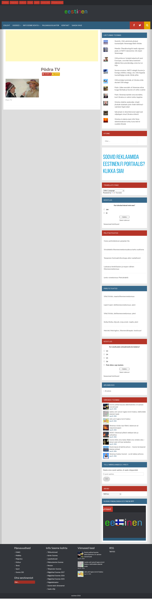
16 (107, 361)
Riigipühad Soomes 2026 (56, 576)
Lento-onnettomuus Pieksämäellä (116, 278)
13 (107, 351)
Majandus (19, 559)
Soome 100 (20, 572)
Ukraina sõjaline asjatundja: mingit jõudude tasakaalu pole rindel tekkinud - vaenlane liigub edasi (129, 104)
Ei (106, 213)
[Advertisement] (52, 45)
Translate (119, 193)
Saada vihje (77, 25)
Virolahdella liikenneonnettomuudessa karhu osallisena (124, 249)
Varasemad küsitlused (111, 224)
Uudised (15, 25)
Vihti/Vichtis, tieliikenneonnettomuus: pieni (120, 313)
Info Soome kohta (31, 25)
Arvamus (108, 391)
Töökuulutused (53, 552)
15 (107, 358)
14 (107, 354)
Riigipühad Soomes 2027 (56, 572)
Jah (107, 209)
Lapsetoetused (52, 559)
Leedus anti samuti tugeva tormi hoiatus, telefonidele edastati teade (94, 564)
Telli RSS (112, 552)
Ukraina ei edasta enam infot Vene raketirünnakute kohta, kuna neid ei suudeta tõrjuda (127, 121)
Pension (50, 565)
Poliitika (18, 555)
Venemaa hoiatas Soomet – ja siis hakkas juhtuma (126, 454)
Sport (18, 569)
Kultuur (18, 562)
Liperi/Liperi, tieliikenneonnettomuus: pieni (119, 305)
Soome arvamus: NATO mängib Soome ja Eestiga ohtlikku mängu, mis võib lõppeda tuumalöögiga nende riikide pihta (130, 73)
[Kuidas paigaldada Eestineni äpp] (124, 523)
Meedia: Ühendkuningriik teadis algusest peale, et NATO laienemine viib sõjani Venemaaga (129, 51)
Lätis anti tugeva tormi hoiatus (119, 419)
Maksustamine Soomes (55, 562)
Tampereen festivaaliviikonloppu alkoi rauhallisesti (122, 258)
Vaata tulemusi (124, 220)
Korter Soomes (53, 555)
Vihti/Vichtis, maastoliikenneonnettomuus (119, 296)
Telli (106, 479)
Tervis (18, 565)
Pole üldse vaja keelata (114, 365)
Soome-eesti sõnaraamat (56, 586)
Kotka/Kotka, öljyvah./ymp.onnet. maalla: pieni (121, 322)
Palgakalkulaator (50, 25)
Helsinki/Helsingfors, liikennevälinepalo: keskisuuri (122, 330)
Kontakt (65, 25)
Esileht (6, 25)
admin (56, 74)
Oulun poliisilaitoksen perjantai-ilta (116, 241)
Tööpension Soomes (54, 569)
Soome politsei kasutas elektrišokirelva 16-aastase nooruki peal (92, 554)
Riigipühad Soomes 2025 (56, 579)
